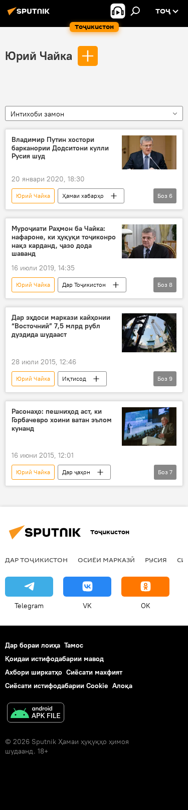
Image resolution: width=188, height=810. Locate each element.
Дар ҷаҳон (76, 472)
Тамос (73, 645)
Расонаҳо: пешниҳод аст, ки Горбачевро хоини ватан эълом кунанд (62, 420)
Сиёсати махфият (94, 672)
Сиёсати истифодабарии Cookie (56, 685)
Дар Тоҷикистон (84, 284)
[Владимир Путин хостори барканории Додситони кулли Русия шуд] (149, 152)
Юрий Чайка (38, 55)
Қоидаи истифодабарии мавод (54, 658)
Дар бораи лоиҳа (32, 645)
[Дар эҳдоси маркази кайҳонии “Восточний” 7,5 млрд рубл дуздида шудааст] (149, 332)
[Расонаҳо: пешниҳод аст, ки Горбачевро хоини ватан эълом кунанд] (149, 426)
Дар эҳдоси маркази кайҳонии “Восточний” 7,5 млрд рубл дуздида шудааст (61, 326)
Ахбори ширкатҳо (33, 672)
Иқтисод (74, 378)
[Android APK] (36, 714)
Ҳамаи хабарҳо (83, 195)
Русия (156, 559)
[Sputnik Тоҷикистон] (30, 14)
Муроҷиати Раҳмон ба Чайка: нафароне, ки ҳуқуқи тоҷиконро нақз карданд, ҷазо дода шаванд (64, 241)
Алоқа (122, 685)
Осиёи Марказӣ (106, 559)
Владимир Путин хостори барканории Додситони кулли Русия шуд (60, 148)
